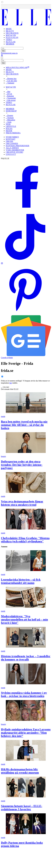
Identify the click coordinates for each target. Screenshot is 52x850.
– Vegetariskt (11, 98)
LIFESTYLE (11, 126)
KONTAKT (10, 139)
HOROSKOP (11, 111)
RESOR (9, 131)
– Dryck (9, 94)
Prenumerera (6, 53)
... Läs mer (5, 387)
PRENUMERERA (13, 133)
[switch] (2, 2)
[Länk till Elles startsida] (26, 25)
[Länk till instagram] (2, 264)
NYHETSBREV (12, 137)
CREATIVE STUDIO (14, 152)
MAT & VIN (11, 35)
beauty (3, 456)
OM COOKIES (12, 143)
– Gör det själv (11, 81)
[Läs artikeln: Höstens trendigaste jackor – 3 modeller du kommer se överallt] (26, 637)
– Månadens (10, 120)
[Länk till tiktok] (26, 261)
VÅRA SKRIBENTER (15, 150)
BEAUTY (10, 31)
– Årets (8, 122)
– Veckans (10, 118)
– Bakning (10, 96)
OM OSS (9, 141)
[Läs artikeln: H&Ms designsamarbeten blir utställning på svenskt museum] (26, 750)
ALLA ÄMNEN (12, 148)
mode (3, 416)
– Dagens (9, 115)
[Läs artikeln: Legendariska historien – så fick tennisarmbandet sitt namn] (26, 560)
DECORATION (12, 33)
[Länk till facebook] (26, 211)
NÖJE (8, 124)
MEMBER (10, 44)
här (10, 383)
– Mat (8, 92)
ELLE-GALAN (12, 37)
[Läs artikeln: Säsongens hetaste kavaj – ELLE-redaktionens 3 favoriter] (26, 787)
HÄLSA (9, 128)
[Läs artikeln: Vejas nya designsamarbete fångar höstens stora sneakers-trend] (26, 482)
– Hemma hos (11, 79)
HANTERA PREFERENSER (17, 146)
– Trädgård (10, 83)
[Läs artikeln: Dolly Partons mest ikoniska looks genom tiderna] (26, 824)
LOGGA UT (11, 154)
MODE (9, 29)
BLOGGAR (10, 42)
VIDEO (9, 40)
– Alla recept (10, 100)
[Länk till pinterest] (26, 314)
